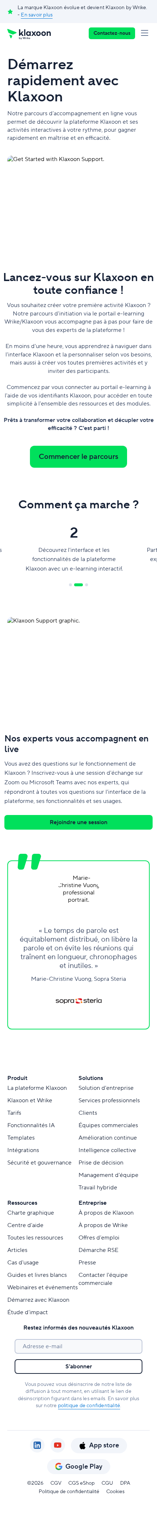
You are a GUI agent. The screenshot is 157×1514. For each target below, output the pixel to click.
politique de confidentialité (89, 1405)
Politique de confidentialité (69, 1491)
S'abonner (78, 1366)
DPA (125, 1483)
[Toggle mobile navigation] (146, 33)
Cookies (115, 1491)
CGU (107, 1483)
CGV (55, 1483)
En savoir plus (37, 15)
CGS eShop (81, 1483)
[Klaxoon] (29, 33)
